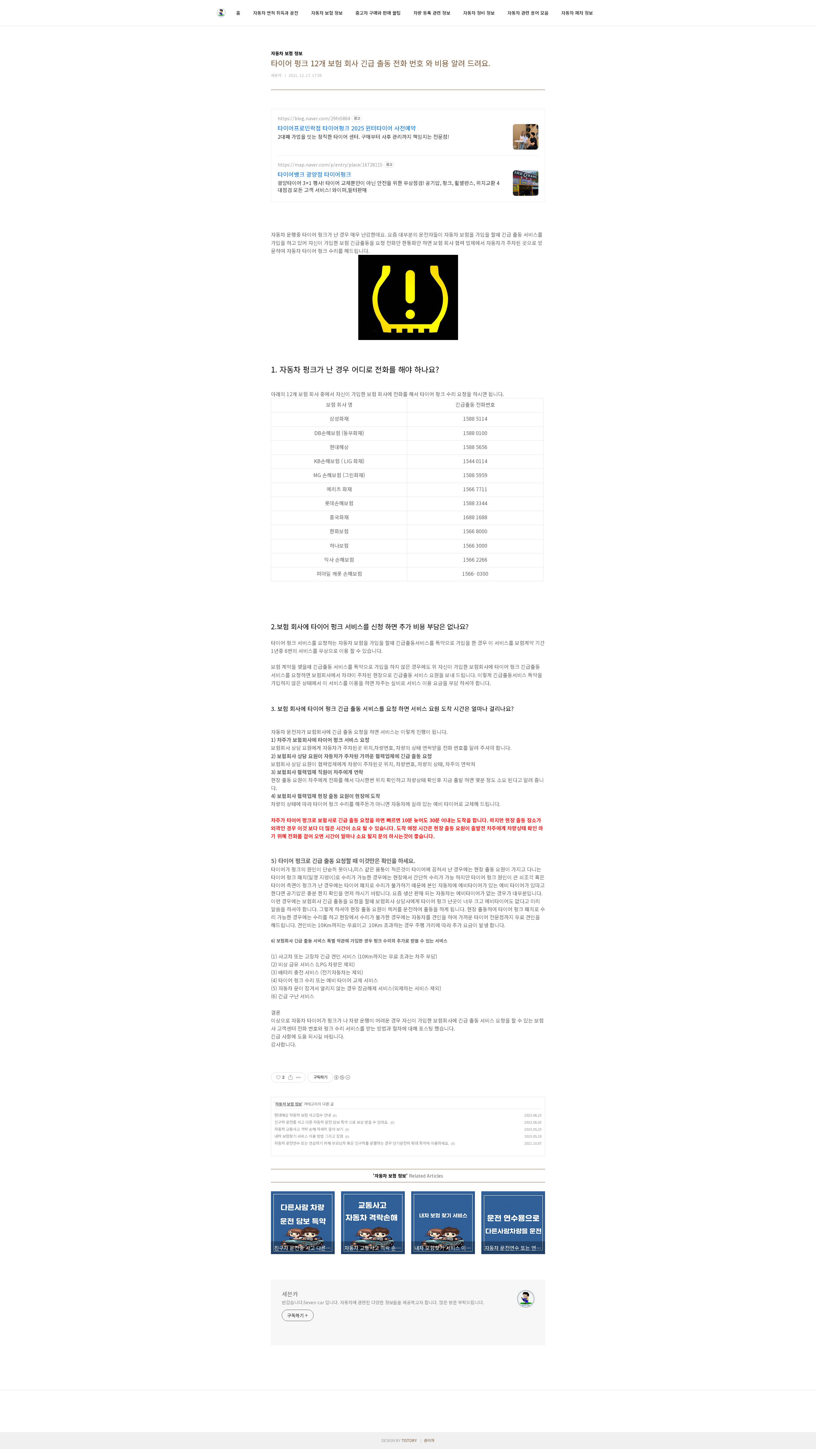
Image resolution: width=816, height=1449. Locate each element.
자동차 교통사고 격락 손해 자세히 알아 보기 (308, 1129)
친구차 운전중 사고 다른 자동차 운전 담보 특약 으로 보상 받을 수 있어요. (331, 1122)
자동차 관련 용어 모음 (528, 13)
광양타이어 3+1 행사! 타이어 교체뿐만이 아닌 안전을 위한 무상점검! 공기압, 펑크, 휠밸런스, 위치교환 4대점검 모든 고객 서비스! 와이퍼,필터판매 (388, 186)
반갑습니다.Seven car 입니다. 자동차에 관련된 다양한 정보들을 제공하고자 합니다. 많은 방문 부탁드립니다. (383, 1302)
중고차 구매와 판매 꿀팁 (378, 13)
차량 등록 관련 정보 (431, 13)
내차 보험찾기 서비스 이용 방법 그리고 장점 (308, 1136)
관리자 (429, 1440)
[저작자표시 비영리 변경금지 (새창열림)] (341, 1077)
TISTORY (409, 1440)
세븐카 (290, 1293)
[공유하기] (291, 1077)
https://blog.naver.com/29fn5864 (314, 118)
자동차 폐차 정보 (577, 13)
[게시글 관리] (298, 1077)
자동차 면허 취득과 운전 (275, 13)
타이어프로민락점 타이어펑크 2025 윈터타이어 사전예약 (347, 128)
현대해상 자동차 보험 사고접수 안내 (302, 1115)
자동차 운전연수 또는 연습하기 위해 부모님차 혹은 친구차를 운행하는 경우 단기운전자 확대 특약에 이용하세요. (361, 1143)
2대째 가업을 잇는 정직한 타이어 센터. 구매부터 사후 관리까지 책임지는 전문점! (363, 136)
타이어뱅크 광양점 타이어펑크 (314, 174)
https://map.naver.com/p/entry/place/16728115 (330, 164)
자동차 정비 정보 (479, 13)
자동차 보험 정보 (327, 13)
